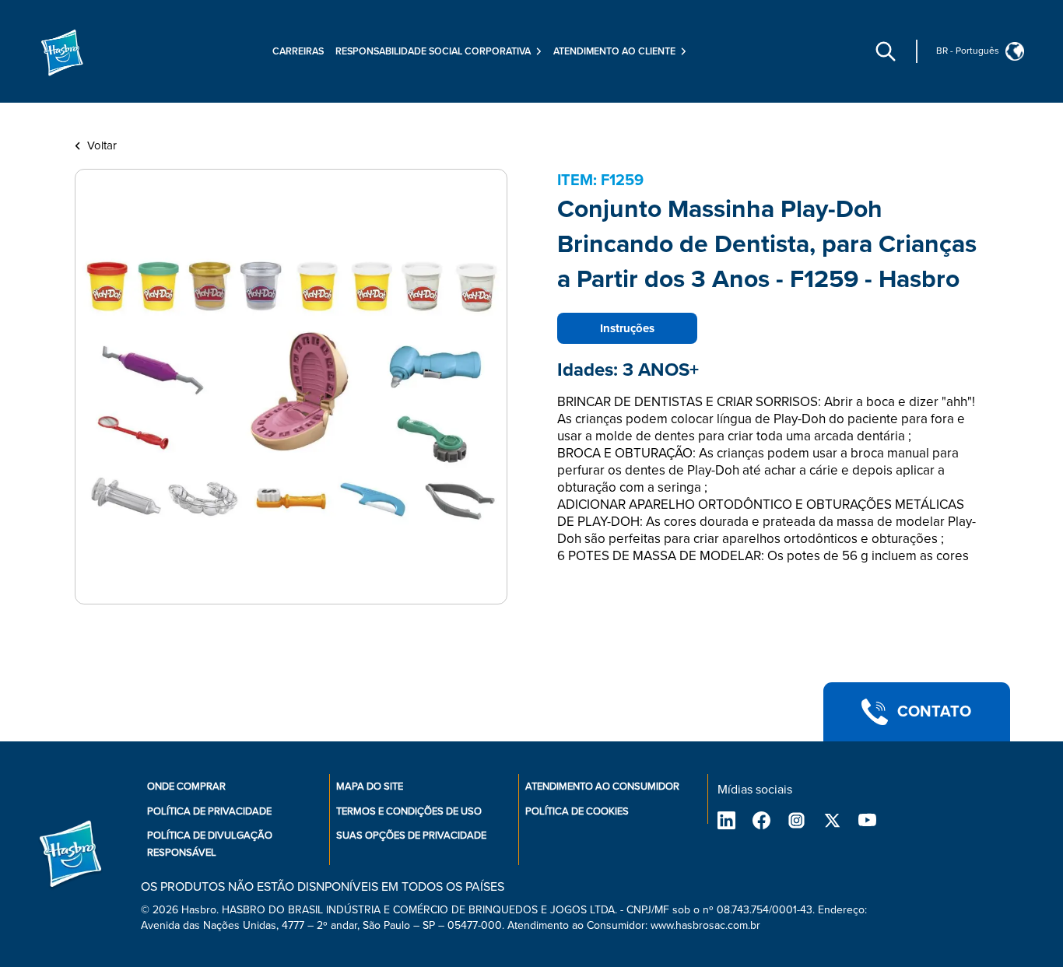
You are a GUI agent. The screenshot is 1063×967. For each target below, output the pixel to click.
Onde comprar (186, 786)
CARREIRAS (298, 51)
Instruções (627, 328)
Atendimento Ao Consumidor (602, 786)
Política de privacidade (209, 811)
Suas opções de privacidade (411, 835)
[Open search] (885, 51)
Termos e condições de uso (409, 811)
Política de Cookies (577, 811)
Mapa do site (369, 786)
